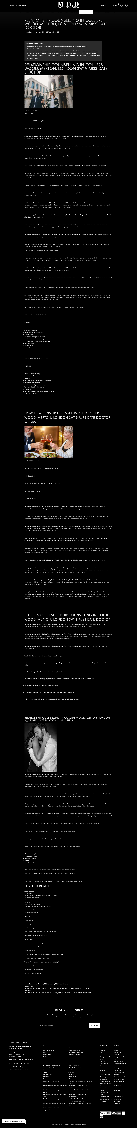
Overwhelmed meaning (32, 912)
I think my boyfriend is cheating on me (37, 906)
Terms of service (73, 1065)
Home (22, 12)
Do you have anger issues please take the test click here (43, 954)
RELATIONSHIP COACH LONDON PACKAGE (106, 1099)
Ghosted (27, 916)
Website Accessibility (75, 1067)
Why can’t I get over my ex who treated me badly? (41, 962)
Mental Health (47, 1054)
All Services (28, 900)
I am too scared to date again (34, 943)
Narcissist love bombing (32, 973)
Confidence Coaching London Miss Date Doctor (105, 1081)
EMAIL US (99, 12)
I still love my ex (29, 950)
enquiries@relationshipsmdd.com (22, 1059)
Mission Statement (74, 1070)
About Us (46, 1076)
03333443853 (16, 1056)
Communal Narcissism (32, 966)
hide (41, 43)
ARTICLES (40, 12)
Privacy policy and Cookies (51, 1065)
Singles (45, 1046)
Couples (71, 1046)
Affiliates (71, 1072)
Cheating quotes (30, 924)
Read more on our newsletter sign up (68, 1017)
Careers (45, 1070)
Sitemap (71, 1079)
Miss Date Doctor (31, 32)
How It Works (51, 12)
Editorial (27, 902)
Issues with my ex (74, 1050)
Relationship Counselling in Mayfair (54, 1099)
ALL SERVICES (30, 12)
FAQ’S (60, 12)
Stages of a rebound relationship (35, 935)
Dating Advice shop (49, 1067)
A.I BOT (66, 12)
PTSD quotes (28, 920)
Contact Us (46, 1079)
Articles (116, 1050)
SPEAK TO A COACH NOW (14, 1121)
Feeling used (28, 939)
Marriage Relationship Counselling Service (120, 1070)
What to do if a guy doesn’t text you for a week (40, 931)
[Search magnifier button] (126, 8)
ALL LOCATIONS (30, 110)
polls (113, 12)
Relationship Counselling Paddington (55, 1085)
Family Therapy (29, 908)
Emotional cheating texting (33, 969)
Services (102, 1052)
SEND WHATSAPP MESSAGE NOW (18, 1070)
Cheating (71, 1048)
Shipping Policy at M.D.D (51, 1081)
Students (71, 1074)
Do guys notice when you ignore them (37, 958)
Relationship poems (31, 928)
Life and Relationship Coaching (104, 1064)
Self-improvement (49, 1050)
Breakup (45, 1048)
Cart (116, 5)
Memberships (47, 1074)
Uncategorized (64, 984)
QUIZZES (107, 12)
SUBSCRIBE (73, 12)
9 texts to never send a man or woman (37, 947)
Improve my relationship (32, 904)
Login (105, 5)
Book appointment (74, 1054)
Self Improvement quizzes (51, 1057)
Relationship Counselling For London (80, 1090)
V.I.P (44, 1052)
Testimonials (72, 1076)
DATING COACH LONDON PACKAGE (119, 1088)
